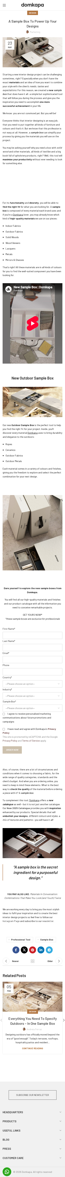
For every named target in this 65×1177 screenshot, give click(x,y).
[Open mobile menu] (4, 5)
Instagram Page (11, 921)
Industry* (7, 689)
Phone (6, 665)
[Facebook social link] (15, 949)
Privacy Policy (10, 740)
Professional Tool (20, 939)
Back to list (32, 961)
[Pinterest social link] (32, 949)
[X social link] (24, 949)
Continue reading (32, 1048)
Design (32, 13)
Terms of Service (31, 740)
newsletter (48, 921)
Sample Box (46, 939)
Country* (7, 677)
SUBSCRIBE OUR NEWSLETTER (32, 1094)
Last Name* (9, 640)
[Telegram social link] (49, 949)
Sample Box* (9, 701)
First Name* (9, 628)
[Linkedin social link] (40, 949)
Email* (6, 653)
